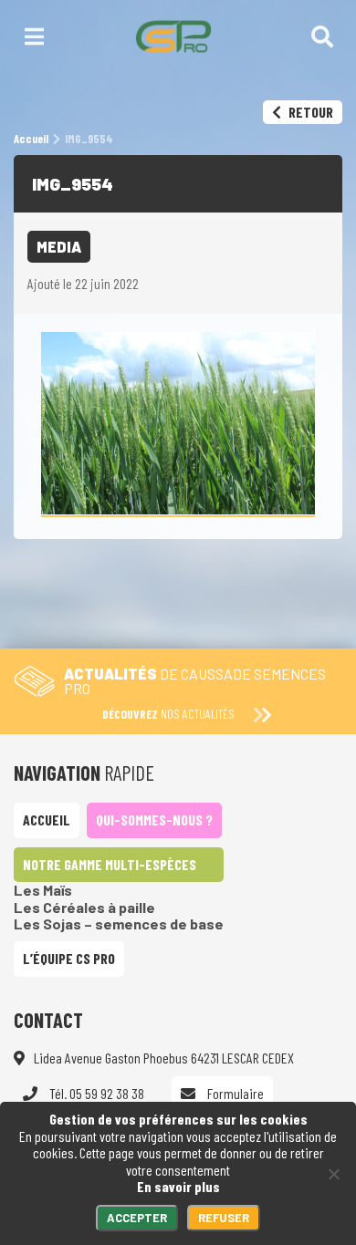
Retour (309, 111)
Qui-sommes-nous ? (154, 819)
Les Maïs (43, 889)
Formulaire (234, 1093)
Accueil (46, 819)
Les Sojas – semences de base (119, 923)
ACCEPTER (137, 1217)
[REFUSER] (333, 1174)
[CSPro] (173, 36)
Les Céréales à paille (84, 907)
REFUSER (223, 1217)
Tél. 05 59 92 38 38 (95, 1093)
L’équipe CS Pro (69, 958)
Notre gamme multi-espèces (109, 864)
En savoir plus (178, 1186)
